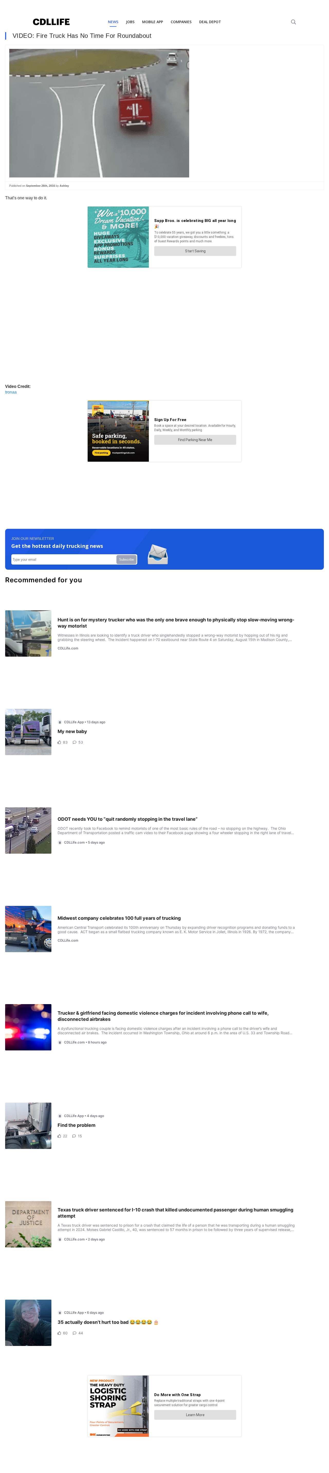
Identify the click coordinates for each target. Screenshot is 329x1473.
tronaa (11, 392)
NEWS (113, 21)
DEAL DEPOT (210, 21)
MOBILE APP (152, 21)
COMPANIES (181, 21)
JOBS (130, 21)
